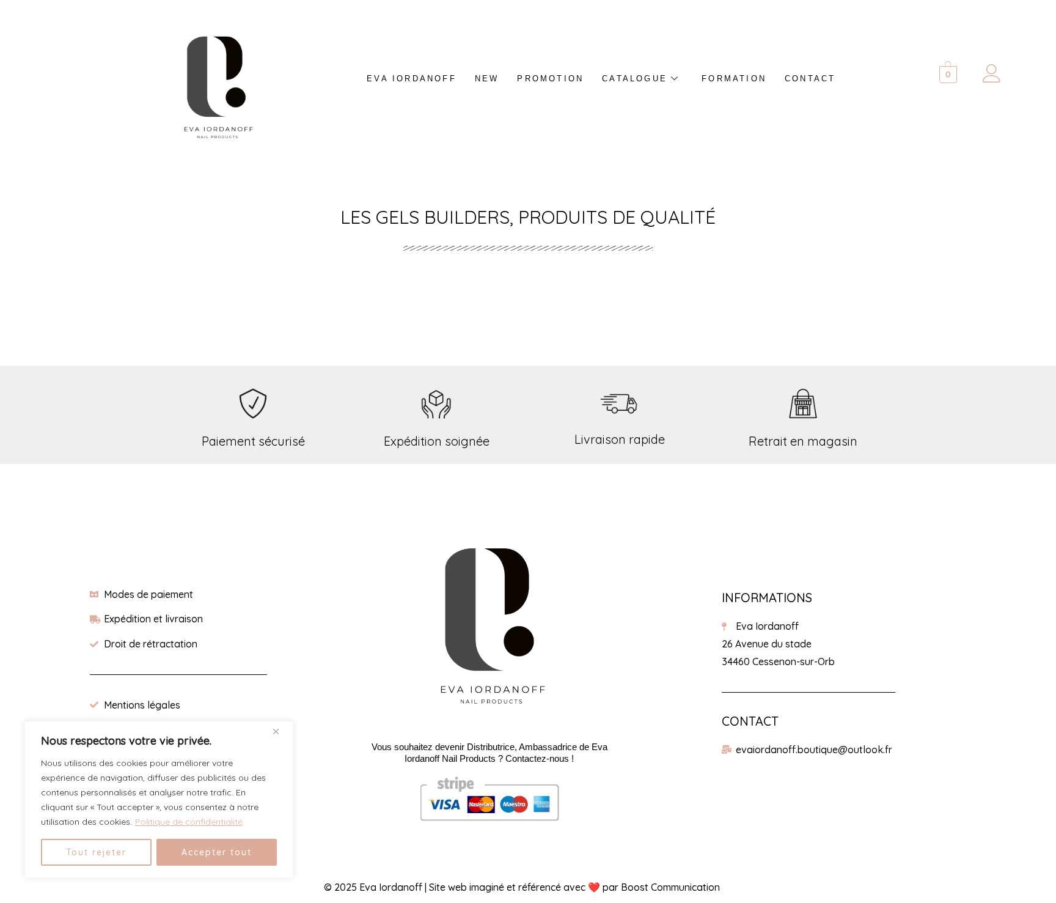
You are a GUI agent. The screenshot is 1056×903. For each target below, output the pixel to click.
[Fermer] (280, 731)
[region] (158, 800)
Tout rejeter (96, 852)
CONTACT (810, 78)
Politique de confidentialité (189, 821)
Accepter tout (217, 852)
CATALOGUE (634, 78)
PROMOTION (550, 78)
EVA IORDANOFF (412, 78)
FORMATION (734, 78)
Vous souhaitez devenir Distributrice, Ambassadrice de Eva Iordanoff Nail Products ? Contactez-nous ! (489, 753)
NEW (487, 78)
